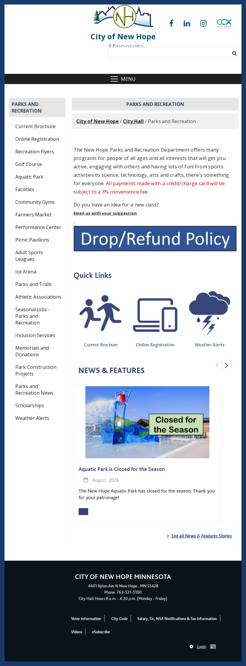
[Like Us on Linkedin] (187, 23)
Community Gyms (35, 202)
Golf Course (28, 164)
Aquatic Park (29, 176)
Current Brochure (35, 126)
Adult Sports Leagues (29, 255)
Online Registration (37, 139)
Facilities (24, 189)
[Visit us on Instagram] (203, 23)
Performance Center (38, 227)
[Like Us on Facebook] (171, 23)
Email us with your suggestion (105, 213)
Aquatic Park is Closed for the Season (122, 469)
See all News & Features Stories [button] (201, 536)
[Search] (234, 53)
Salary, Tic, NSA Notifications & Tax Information (177, 618)
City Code (119, 618)
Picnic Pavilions (32, 240)
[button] (224, 25)
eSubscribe (101, 632)
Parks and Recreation (27, 107)
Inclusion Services (35, 335)
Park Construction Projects (35, 370)
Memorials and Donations (32, 351)
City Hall (133, 121)
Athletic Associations (38, 297)
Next (226, 365)
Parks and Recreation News (34, 389)
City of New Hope (97, 121)
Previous (217, 365)
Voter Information (86, 618)
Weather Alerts (32, 418)
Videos (76, 632)
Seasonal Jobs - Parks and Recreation (32, 316)
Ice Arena (25, 271)
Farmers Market (33, 214)
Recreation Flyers (34, 151)
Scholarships (29, 405)
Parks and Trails (33, 284)
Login (201, 646)
